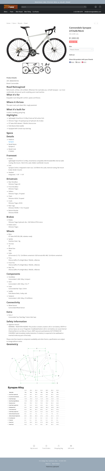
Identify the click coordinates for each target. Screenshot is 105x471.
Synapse (11, 142)
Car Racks (36, 11)
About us (48, 464)
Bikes (6, 11)
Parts (11, 11)
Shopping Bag (58, 448)
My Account (34, 448)
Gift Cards (71, 448)
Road (25, 23)
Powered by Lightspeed (52, 466)
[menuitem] (95, 23)
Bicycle (20, 23)
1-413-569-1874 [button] (78, 11)
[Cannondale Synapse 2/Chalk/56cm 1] (45, 68)
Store (14, 23)
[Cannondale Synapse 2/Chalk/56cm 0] (31, 68)
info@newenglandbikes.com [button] (92, 11)
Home (8, 23)
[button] (11, 7)
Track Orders (46, 448)
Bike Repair (19, 11)
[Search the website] (85, 7)
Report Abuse (56, 464)
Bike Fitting (27, 11)
